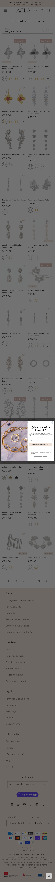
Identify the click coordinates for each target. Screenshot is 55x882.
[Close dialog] (52, 422)
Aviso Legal (45, 456)
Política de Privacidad (38, 456)
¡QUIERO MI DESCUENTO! (40, 444)
